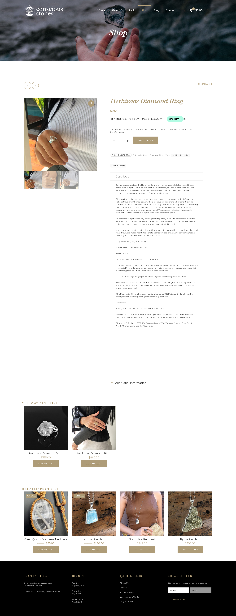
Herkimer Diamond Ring (45, 453)
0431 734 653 (36, 585)
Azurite (75, 583)
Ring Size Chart (127, 601)
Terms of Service (127, 592)
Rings (161, 155)
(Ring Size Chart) (138, 241)
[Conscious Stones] (44, 10)
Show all (206, 83)
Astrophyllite (77, 599)
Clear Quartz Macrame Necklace (45, 539)
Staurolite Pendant (142, 539)
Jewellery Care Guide (129, 597)
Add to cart (145, 140)
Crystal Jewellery (150, 155)
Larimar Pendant (93, 539)
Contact (123, 587)
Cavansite (76, 591)
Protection (184, 155)
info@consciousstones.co (41, 583)
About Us (124, 583)
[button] (91, 103)
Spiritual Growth (118, 166)
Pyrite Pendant (190, 539)
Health (175, 155)
